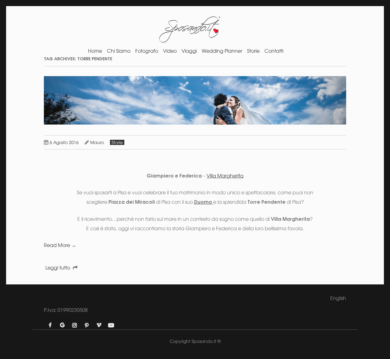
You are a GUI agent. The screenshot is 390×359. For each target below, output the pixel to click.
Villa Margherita (225, 176)
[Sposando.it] (189, 31)
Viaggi (189, 51)
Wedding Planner (222, 51)
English (338, 298)
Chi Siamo (118, 51)
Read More (60, 245)
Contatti (273, 51)
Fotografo (146, 51)
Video (170, 51)
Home (95, 51)
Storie (253, 51)
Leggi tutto (57, 268)
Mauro (97, 142)
